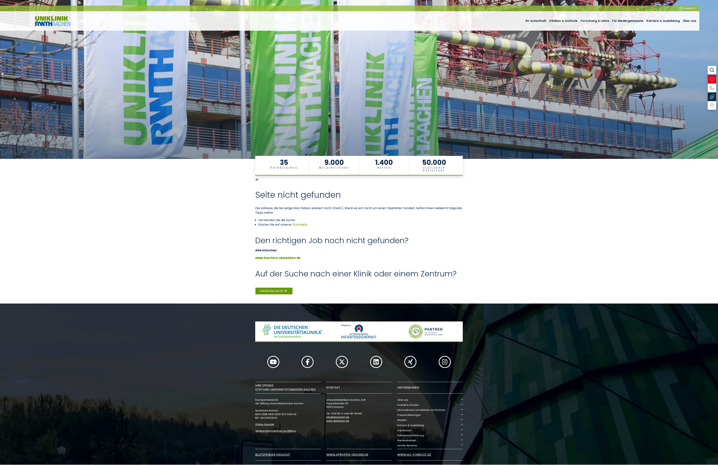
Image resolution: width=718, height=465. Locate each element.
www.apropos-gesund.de (347, 454)
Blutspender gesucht (272, 454)
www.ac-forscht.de (414, 454)
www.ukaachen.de (337, 420)
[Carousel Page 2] (2, 77)
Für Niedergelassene (627, 21)
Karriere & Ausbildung (663, 21)
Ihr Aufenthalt (535, 21)
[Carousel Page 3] (2, 79)
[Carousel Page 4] (2, 82)
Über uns (689, 21)
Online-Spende (264, 424)
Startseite (300, 224)
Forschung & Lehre (595, 21)
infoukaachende (337, 417)
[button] (260, 331)
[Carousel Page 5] (2, 85)
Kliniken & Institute (563, 21)
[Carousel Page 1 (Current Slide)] (2, 74)
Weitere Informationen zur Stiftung (275, 430)
